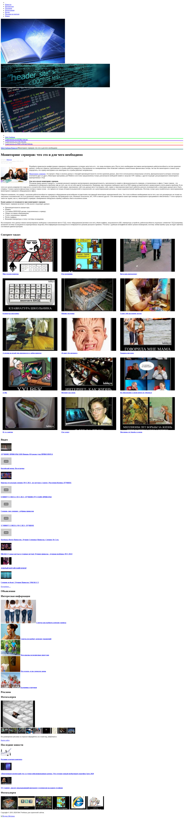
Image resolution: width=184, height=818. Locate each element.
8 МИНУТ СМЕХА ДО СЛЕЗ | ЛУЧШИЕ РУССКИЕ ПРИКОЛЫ (26, 497)
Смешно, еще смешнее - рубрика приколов (17, 511)
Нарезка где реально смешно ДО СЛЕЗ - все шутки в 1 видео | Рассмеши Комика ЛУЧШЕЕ (36, 483)
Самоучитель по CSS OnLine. (15, 142)
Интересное (9, 6)
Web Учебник (10, 137)
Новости (8, 4)
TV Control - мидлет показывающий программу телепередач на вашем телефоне (32, 788)
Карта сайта (5, 740)
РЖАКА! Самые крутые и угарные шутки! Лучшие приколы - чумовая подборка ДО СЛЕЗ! (36, 554)
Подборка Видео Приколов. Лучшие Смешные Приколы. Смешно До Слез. (30, 540)
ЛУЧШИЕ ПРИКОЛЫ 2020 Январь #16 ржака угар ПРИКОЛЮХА (27, 454)
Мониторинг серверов (37, 174)
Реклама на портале (12, 14)
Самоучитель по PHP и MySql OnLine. (19, 144)
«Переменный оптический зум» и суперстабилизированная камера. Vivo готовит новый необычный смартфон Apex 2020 (47, 774)
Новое (7, 16)
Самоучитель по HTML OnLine (16, 139)
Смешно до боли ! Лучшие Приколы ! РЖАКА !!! (20, 582)
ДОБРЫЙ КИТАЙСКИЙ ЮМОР (14, 568)
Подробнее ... (6, 587)
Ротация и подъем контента (11, 759)
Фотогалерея (9, 10)
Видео (7, 12)
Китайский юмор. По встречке (12, 468)
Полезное (8, 8)
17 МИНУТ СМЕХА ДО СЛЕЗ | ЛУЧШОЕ (17, 525)
